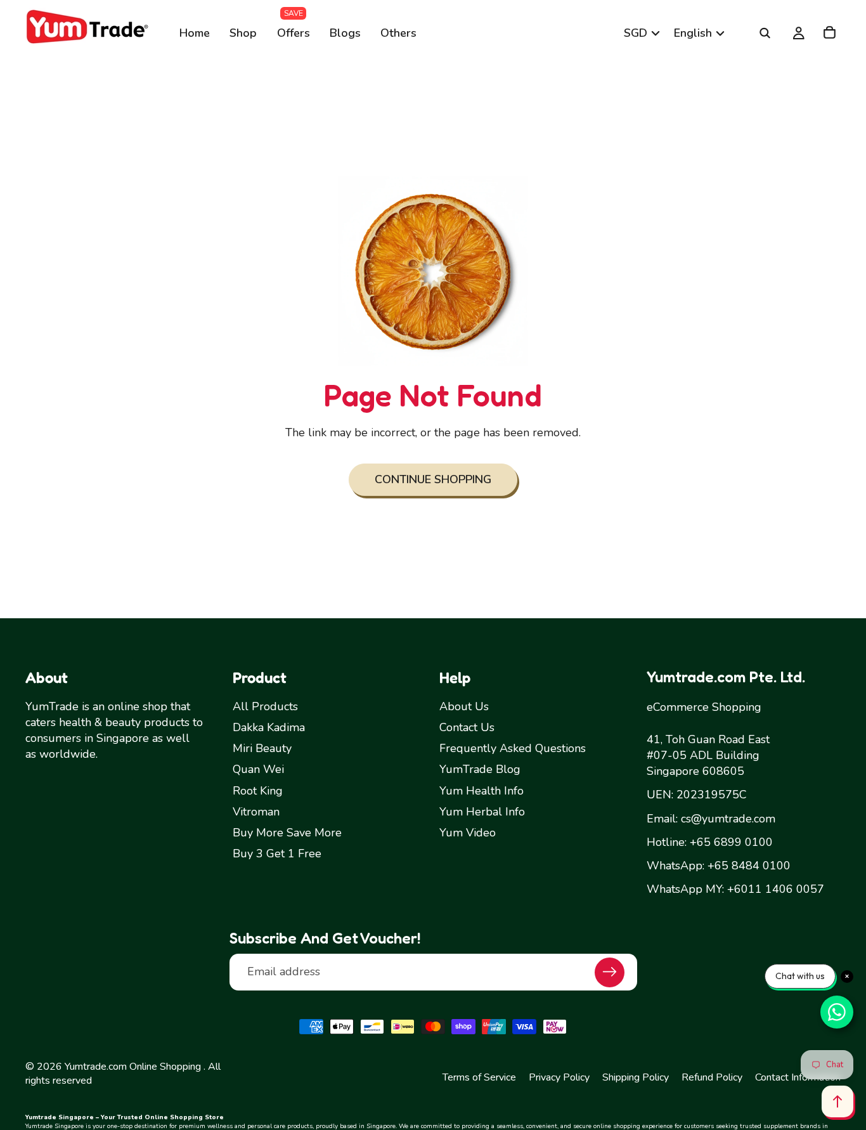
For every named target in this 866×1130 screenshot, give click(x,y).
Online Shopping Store (184, 1117)
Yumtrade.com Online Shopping (133, 1067)
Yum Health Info (481, 790)
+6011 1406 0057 (775, 889)
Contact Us (466, 727)
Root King (258, 790)
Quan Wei (258, 769)
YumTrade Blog (479, 769)
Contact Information (798, 1077)
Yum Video (467, 832)
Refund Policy (712, 1077)
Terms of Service (479, 1077)
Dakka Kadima (269, 727)
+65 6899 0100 (731, 842)
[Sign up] (609, 972)
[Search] (764, 32)
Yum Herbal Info (482, 811)
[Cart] (829, 33)
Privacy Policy (559, 1077)
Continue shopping (433, 479)
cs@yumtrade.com (728, 818)
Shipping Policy (635, 1077)
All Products (265, 706)
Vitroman (256, 811)
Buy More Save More (287, 832)
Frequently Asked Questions (512, 749)
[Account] (782, 33)
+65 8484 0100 (749, 865)
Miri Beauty (262, 749)
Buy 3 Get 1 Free (277, 853)
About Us (464, 706)
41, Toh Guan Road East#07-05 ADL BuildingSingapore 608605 (708, 755)
